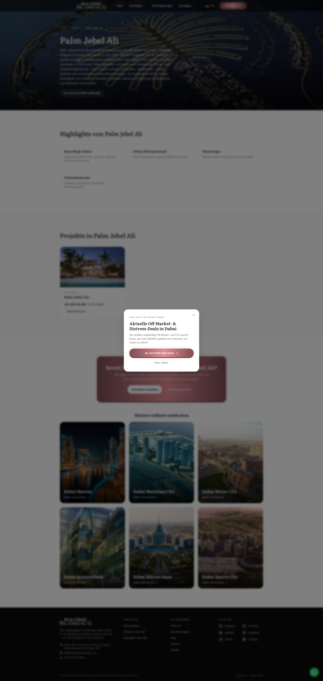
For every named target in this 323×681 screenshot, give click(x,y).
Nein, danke (161, 362)
